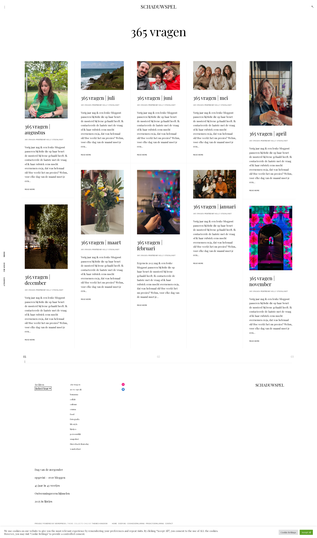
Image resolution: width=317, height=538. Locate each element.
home (4, 254)
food (72, 414)
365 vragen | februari (149, 245)
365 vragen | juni (154, 98)
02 (158, 356)
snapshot (74, 439)
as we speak (76, 389)
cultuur (73, 404)
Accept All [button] (306, 532)
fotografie (75, 419)
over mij (4, 267)
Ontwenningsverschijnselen (52, 493)
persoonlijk (75, 434)
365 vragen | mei (210, 98)
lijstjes (73, 429)
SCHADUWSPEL (158, 6)
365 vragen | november (262, 281)
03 (292, 356)
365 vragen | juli (98, 98)
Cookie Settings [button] (288, 532)
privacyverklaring (155, 523)
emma (73, 409)
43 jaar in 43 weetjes (47, 485)
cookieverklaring (136, 523)
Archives (39, 384)
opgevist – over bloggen (50, 477)
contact (4, 281)
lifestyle (74, 424)
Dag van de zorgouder (49, 469)
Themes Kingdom (99, 523)
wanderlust (75, 449)
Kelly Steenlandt (54, 139)
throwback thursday (79, 444)
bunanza (74, 394)
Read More (30, 189)
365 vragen (30, 139)
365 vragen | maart (101, 242)
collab (73, 399)
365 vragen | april (267, 133)
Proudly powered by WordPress (50, 523)
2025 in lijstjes (43, 501)
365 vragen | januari (214, 206)
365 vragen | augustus (37, 129)
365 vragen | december (37, 280)
